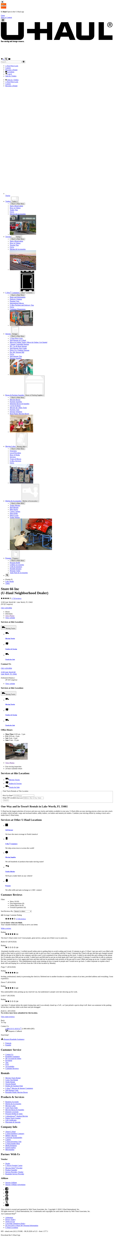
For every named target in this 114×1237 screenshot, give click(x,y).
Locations (11, 1227)
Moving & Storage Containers (19, 1088)
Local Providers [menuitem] (15, 453)
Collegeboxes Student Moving (16, 1116)
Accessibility (9, 1066)
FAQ (7, 1064)
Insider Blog (12, 1143)
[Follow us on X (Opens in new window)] (6, 1203)
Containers (27, 293)
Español (8, 1045)
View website (10, 618)
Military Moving (11, 1136)
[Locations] (9, 59)
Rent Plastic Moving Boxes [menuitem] (19, 414)
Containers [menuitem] (12, 293)
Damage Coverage (11, 1112)
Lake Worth (9, 581)
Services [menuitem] (13, 457)
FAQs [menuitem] (12, 212)
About (10, 1132)
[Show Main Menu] (3, 20)
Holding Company (14, 1134)
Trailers (14, 201)
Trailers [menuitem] (8, 201)
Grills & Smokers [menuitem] (16, 567)
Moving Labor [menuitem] (10, 446)
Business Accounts (12, 1102)
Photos (9, 616)
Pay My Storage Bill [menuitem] (17, 352)
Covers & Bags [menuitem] (15, 406)
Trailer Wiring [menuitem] (15, 517)
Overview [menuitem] (13, 451)
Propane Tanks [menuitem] (15, 571)
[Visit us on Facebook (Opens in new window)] (6, 1190)
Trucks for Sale (10, 659)
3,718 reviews (16, 598)
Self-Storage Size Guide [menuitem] (18, 348)
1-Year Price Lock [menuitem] (11, 66)
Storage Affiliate (11, 1183)
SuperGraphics (10, 1147)
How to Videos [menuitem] (15, 208)
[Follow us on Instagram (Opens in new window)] (6, 1193)
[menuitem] (61, 241)
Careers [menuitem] (8, 68)
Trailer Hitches (10, 871)
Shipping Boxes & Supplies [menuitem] (19, 404)
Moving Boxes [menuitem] (15, 400)
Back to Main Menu (17, 204)
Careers (8, 1140)
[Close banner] (2, 2)
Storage (14, 334)
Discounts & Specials (12, 1122)
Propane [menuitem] (8, 558)
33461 (7, 583)
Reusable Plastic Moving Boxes (16, 1092)
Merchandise (9, 1149)
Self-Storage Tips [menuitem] (16, 356)
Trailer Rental (10, 1082)
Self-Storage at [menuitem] (18, 340)
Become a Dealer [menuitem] (11, 70)
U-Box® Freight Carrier (13, 1165)
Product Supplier (11, 1170)
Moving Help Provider (13, 1168)
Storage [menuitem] (8, 334)
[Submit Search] (23, 62)
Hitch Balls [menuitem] (14, 513)
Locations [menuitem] (10, 72)
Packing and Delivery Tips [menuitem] (22, 305)
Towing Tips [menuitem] (14, 245)
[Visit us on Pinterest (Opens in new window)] (6, 1196)
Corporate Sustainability (13, 1138)
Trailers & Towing (11, 649)
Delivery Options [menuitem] (16, 299)
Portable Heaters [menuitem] (15, 569)
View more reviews (8, 1017)
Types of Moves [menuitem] (15, 459)
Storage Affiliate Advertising (15, 1185)
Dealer (7, 1163)
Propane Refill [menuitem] (15, 563)
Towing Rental (10, 1084)
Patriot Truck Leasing (12, 1118)
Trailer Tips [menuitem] (14, 210)
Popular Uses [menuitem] (14, 301)
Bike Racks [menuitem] (14, 509)
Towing (8, 237)
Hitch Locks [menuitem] (14, 515)
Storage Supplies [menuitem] (16, 358)
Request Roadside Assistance (13, 1039)
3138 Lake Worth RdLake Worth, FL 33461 (9, 673)
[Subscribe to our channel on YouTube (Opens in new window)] (7, 1205)
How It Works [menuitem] (15, 455)
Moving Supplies (10, 857)
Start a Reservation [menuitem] (16, 206)
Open (3, 15)
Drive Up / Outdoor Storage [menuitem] (19, 350)
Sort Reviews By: (7, 911)
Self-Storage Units (11, 1090)
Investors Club (13, 1142)
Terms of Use (10, 1221)
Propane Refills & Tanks (14, 1114)
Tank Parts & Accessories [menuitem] (19, 573)
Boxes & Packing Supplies (34, 395)
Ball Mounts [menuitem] (14, 507)
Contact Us (9, 1054)
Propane (15, 558)
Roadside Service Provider (14, 1174)
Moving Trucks (10, 628)
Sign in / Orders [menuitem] (12, 80)
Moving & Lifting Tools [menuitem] (18, 408)
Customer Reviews (12, 1068)
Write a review (6, 928)
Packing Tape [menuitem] (14, 410)
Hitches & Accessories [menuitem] (18, 214)
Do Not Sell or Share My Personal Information (21, 1225)
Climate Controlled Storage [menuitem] (19, 344)
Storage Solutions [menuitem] (16, 412)
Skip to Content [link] (6, 17)
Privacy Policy (10, 1219)
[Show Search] (6, 59)
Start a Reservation (16, 241)
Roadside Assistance (12, 1056)
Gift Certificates (10, 1120)
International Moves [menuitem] (17, 303)
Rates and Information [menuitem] (17, 297)
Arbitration (9, 1217)
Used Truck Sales (11, 1108)
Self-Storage (9, 830)
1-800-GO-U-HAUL (13, 1029)
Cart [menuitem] (9, 74)
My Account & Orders (13, 1058)
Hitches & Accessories (30, 501)
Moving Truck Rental (12, 1078)
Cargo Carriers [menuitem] (15, 511)
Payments (8, 1060)
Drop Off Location (13, 798)
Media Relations (11, 1145)
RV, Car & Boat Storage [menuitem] (18, 346)
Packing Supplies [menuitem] (16, 402)
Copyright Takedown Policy (15, 1223)
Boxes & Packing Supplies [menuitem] (15, 395)
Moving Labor (21, 446)
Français (8, 1043)
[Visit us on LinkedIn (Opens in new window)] (6, 1200)
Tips (6, 1062)
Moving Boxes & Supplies (14, 1110)
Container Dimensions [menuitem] (17, 309)
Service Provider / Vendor (14, 1172)
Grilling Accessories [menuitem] (17, 565)
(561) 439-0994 (6, 608)
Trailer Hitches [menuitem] (15, 505)
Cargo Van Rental (11, 1080)
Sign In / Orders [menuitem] (10, 76)
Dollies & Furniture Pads (14, 1086)
